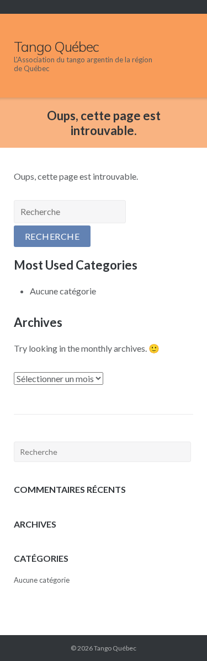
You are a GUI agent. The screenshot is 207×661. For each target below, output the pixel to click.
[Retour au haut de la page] (178, 633)
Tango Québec (115, 648)
